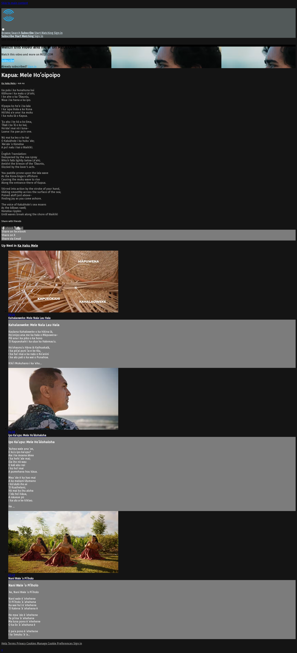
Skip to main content (14, 3)
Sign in (58, 33)
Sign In (38, 36)
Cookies (31, 643)
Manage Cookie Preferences (55, 643)
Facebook (7, 228)
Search (16, 33)
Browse (6, 33)
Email (19, 228)
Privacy (21, 643)
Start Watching (44, 33)
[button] (3, 29)
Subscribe (7, 60)
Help (4, 643)
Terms (12, 643)
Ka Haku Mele (8, 83)
